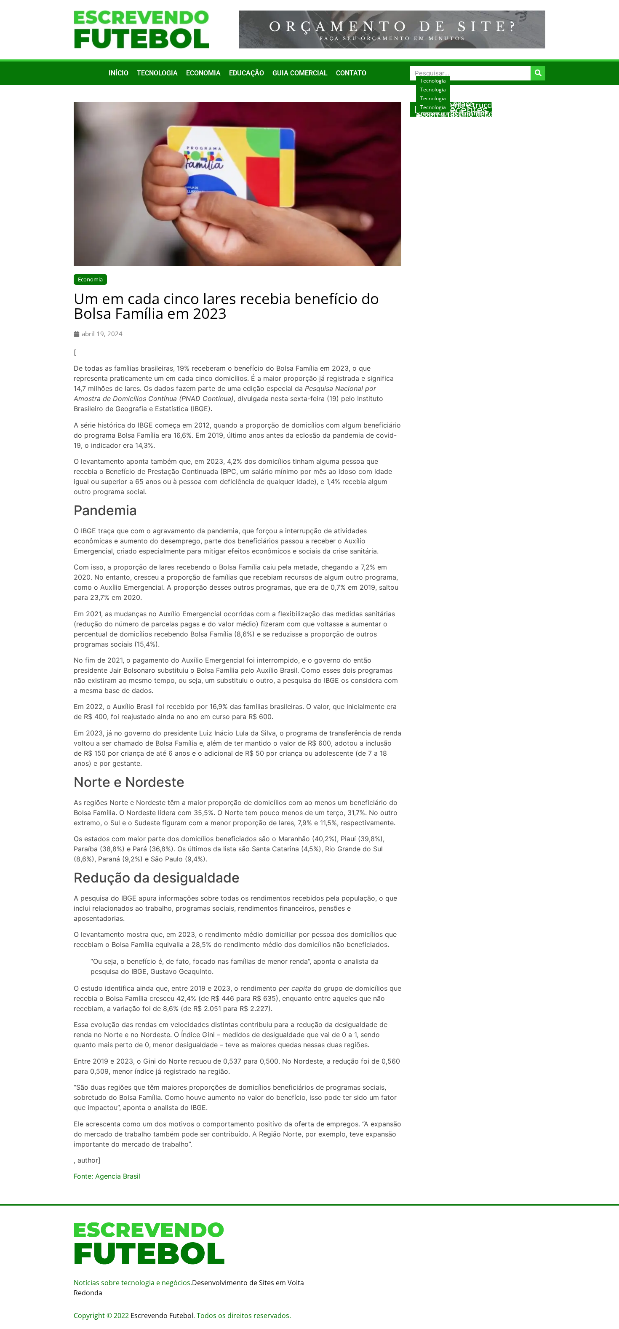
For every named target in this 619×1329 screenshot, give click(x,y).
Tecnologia (157, 73)
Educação (246, 73)
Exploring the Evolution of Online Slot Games (476, 126)
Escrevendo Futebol (162, 1315)
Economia (203, 73)
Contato (351, 73)
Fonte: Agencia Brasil (107, 1176)
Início (118, 73)
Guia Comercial (300, 73)
